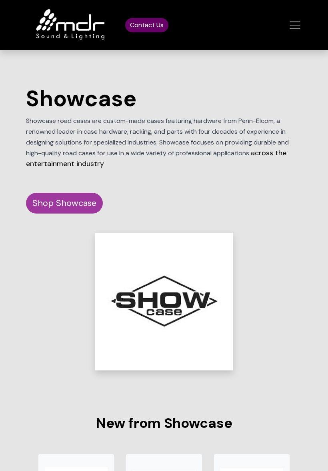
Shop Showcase (64, 203)
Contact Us (147, 25)
